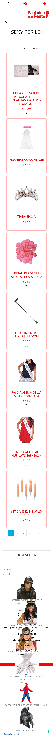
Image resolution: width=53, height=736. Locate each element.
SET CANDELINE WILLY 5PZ (26, 513)
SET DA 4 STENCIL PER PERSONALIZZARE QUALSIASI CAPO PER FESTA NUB (26, 98)
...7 (30, 533)
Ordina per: (7, 569)
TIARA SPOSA (26, 216)
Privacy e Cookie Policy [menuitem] (26, 650)
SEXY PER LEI (26, 32)
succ (38, 533)
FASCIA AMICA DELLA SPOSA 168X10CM (26, 394)
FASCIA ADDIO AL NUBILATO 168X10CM (26, 453)
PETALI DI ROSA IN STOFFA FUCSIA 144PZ (26, 275)
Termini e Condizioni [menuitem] (25, 654)
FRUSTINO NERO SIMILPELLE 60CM (26, 334)
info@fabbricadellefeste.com (27, 640)
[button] (6, 22)
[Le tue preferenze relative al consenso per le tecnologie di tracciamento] (48, 731)
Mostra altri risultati (11, 734)
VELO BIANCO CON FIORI (26, 159)
